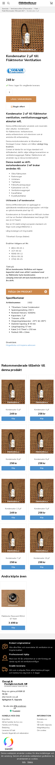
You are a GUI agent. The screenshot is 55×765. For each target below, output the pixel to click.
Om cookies (41, 730)
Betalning (5, 727)
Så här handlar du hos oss (12, 722)
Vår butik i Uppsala (44, 725)
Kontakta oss (42, 719)
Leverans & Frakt (8, 730)
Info (24, 762)
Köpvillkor (6, 719)
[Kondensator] (16, 70)
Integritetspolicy (43, 727)
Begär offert (19, 106)
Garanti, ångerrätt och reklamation (15, 733)
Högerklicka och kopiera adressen (20, 345)
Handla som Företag (10, 725)
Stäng (30, 762)
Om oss (40, 722)
